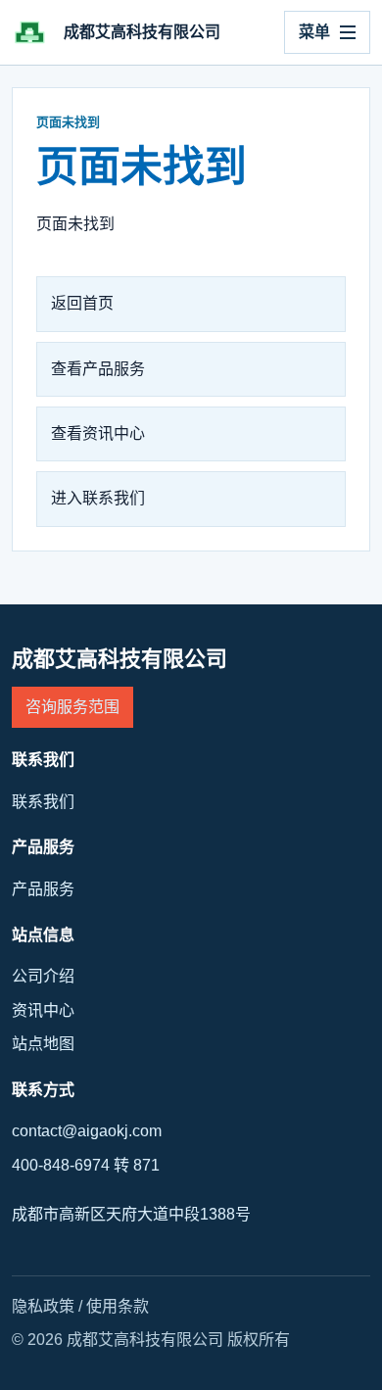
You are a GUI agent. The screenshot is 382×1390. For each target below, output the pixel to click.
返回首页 (82, 303)
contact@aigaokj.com (87, 1131)
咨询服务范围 (72, 706)
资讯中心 (43, 1010)
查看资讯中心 (98, 433)
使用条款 (117, 1306)
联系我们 (43, 801)
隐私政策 (43, 1306)
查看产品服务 (98, 368)
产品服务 (43, 889)
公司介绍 (43, 976)
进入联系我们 (98, 498)
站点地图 (43, 1043)
